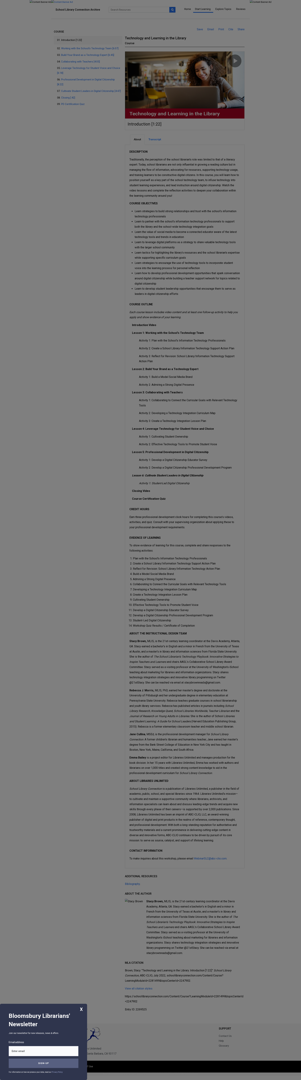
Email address (16, 1042)
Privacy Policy (57, 1072)
